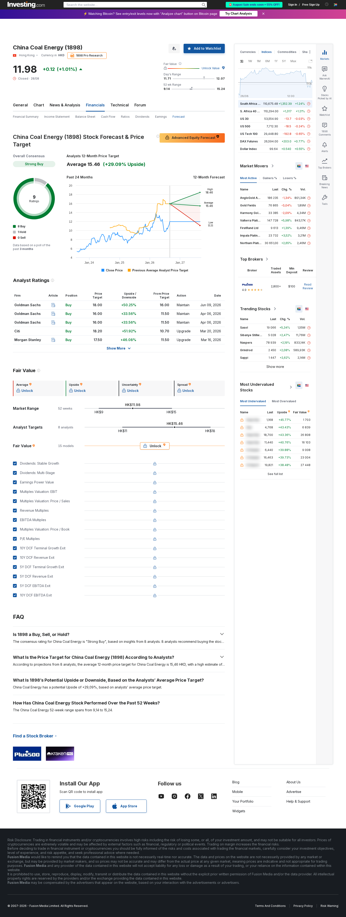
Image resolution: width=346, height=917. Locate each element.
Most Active (248, 178)
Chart (38, 105)
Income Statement (57, 116)
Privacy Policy (303, 906)
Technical (119, 105)
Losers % (289, 178)
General (20, 105)
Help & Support (298, 801)
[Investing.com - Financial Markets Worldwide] (26, 4)
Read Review (308, 286)
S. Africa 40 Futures (254, 111)
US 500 (245, 126)
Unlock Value (211, 68)
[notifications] (327, 4)
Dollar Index (248, 149)
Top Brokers (251, 259)
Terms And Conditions (270, 906)
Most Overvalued (284, 401)
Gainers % (270, 178)
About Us (293, 782)
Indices (267, 52)
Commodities (287, 52)
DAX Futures (249, 141)
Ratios (125, 116)
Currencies (248, 52)
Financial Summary (26, 116)
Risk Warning (329, 906)
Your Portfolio (242, 801)
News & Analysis (65, 105)
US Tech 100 (248, 134)
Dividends (142, 116)
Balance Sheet (85, 116)
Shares (307, 52)
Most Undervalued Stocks (257, 387)
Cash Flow (108, 116)
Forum (140, 105)
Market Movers (254, 166)
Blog (235, 782)
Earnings (161, 116)
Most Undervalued (253, 401)
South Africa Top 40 (254, 103)
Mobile (237, 792)
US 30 (244, 119)
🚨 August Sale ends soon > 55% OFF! (254, 4)
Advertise (293, 792)
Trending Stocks (255, 308)
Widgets (238, 811)
